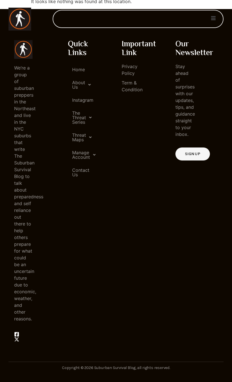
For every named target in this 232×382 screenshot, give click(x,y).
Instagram (79, 100)
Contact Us (79, 172)
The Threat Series (79, 117)
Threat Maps (79, 137)
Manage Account (79, 155)
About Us (78, 85)
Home (78, 69)
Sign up (192, 153)
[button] (77, 85)
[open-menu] (213, 19)
